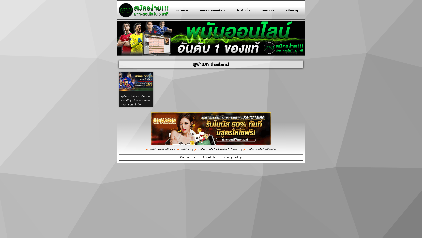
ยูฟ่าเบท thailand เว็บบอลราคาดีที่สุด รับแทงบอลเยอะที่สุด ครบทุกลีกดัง (136, 100)
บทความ (268, 10)
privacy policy (232, 157)
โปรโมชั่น (243, 10)
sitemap (293, 10)
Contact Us (187, 157)
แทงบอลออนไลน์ (212, 10)
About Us (208, 157)
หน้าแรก (182, 10)
